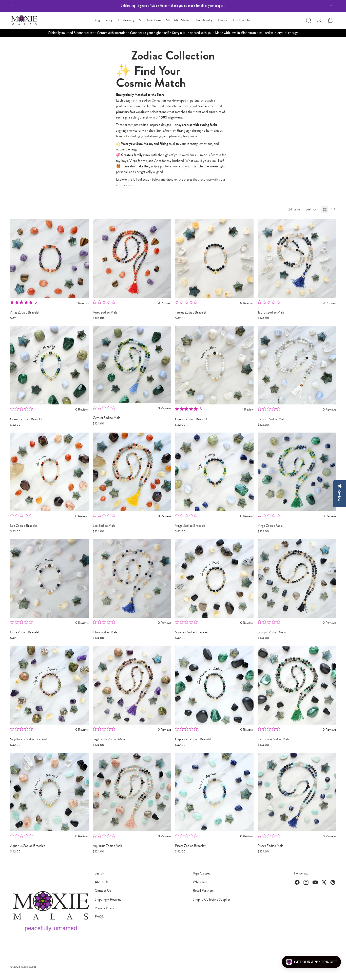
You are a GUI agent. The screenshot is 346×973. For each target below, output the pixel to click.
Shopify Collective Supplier (211, 899)
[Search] (308, 20)
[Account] (319, 20)
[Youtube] (315, 882)
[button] (310, 209)
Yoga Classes (201, 873)
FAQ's (99, 916)
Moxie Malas (28, 966)
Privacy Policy (104, 908)
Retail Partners (203, 890)
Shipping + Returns (108, 899)
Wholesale (200, 882)
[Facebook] (297, 882)
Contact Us (103, 890)
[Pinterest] (333, 882)
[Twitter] (324, 882)
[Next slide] (330, 5)
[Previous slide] (11, 5)
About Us (101, 882)
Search (99, 873)
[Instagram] (306, 882)
